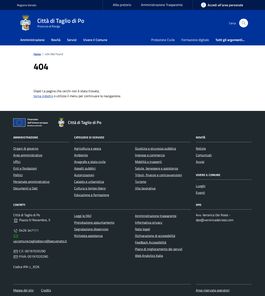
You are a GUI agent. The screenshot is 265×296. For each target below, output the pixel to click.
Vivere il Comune (95, 39)
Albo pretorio (122, 4)
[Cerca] (243, 23)
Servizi (72, 39)
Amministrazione (32, 39)
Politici (18, 174)
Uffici (16, 161)
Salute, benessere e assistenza (156, 168)
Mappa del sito (23, 290)
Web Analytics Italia (149, 255)
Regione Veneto (26, 5)
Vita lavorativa (145, 188)
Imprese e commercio (150, 155)
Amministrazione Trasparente (162, 4)
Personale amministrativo (31, 181)
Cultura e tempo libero (90, 188)
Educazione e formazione (91, 194)
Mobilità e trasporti (148, 161)
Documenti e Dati (25, 188)
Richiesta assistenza (88, 235)
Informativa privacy (148, 222)
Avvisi (200, 161)
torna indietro (43, 95)
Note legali (142, 229)
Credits (46, 290)
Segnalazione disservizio (91, 229)
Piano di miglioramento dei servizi (158, 248)
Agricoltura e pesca (87, 148)
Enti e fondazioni (25, 168)
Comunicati (204, 155)
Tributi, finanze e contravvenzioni (158, 174)
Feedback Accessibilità (150, 242)
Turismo (140, 181)
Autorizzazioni (84, 174)
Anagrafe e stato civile (90, 161)
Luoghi (200, 185)
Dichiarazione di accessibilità (155, 235)
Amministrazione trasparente (155, 215)
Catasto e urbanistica (89, 181)
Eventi (200, 192)
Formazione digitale (195, 39)
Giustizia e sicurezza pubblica (155, 148)
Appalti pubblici (85, 168)
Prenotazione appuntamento (94, 222)
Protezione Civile (163, 39)
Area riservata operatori (213, 290)
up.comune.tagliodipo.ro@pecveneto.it (40, 241)
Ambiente (81, 155)
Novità (55, 39)
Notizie (201, 148)
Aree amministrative (27, 155)
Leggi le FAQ (83, 215)
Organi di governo (25, 148)
